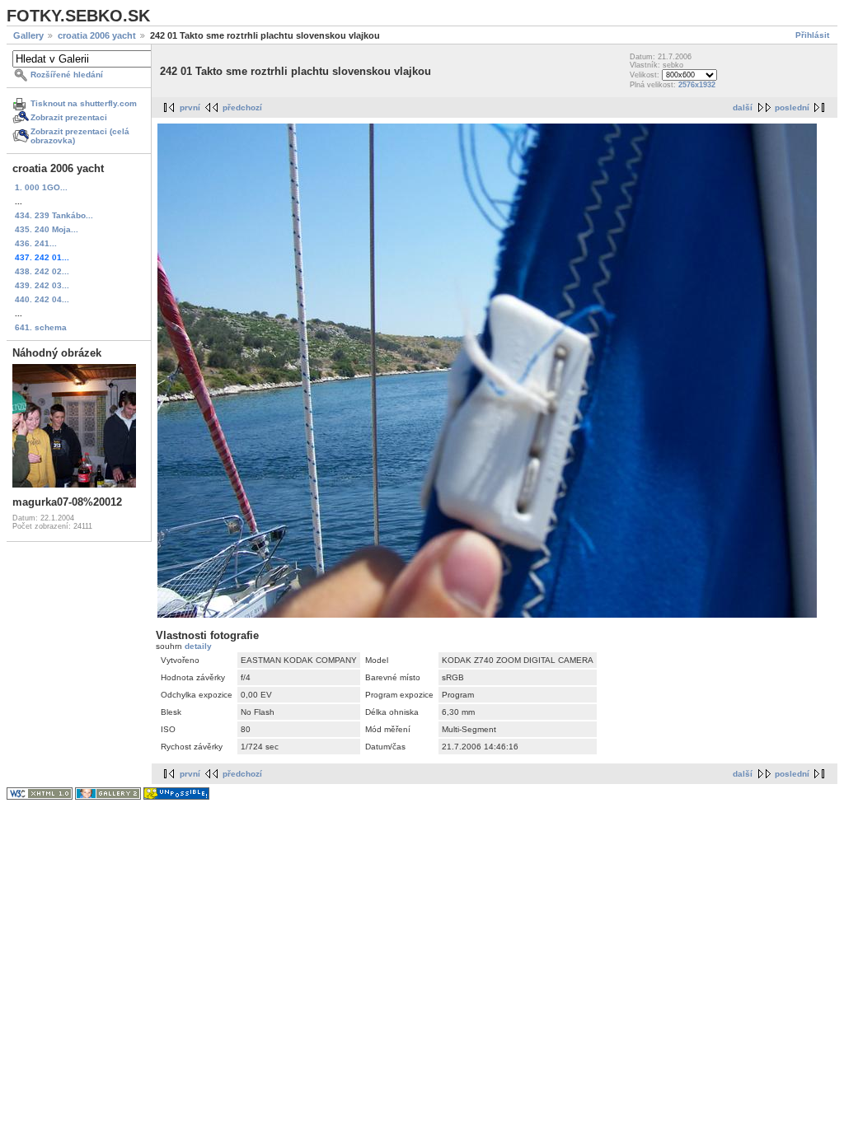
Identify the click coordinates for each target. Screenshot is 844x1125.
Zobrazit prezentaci (68, 117)
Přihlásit (812, 35)
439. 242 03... (42, 285)
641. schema (41, 327)
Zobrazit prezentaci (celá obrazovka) (79, 136)
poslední (792, 107)
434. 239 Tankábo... (54, 215)
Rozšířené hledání (66, 74)
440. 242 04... (42, 299)
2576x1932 (696, 85)
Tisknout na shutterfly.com (83, 103)
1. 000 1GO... (41, 187)
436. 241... (36, 243)
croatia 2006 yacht (97, 35)
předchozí (242, 107)
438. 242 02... (42, 271)
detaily (198, 646)
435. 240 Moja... (46, 229)
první (190, 107)
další (743, 107)
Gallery (28, 35)
